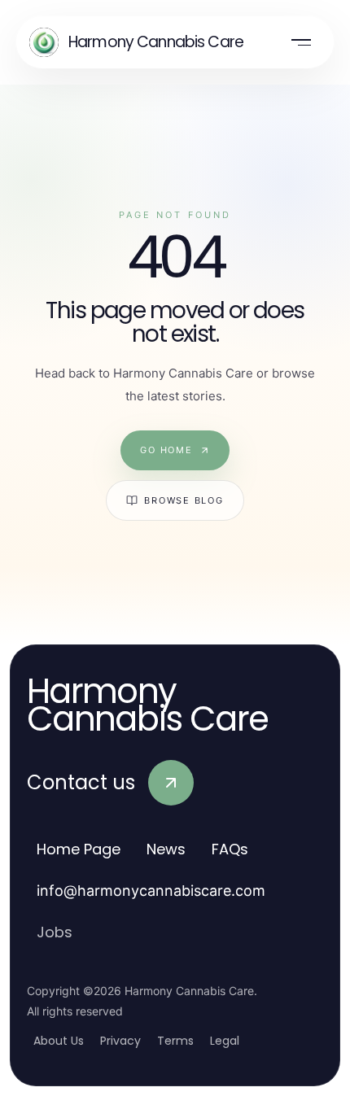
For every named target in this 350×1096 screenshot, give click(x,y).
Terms (175, 1041)
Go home (166, 450)
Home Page (78, 849)
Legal (224, 1041)
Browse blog (184, 500)
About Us (58, 1041)
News (166, 849)
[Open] (301, 42)
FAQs (230, 849)
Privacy (120, 1041)
